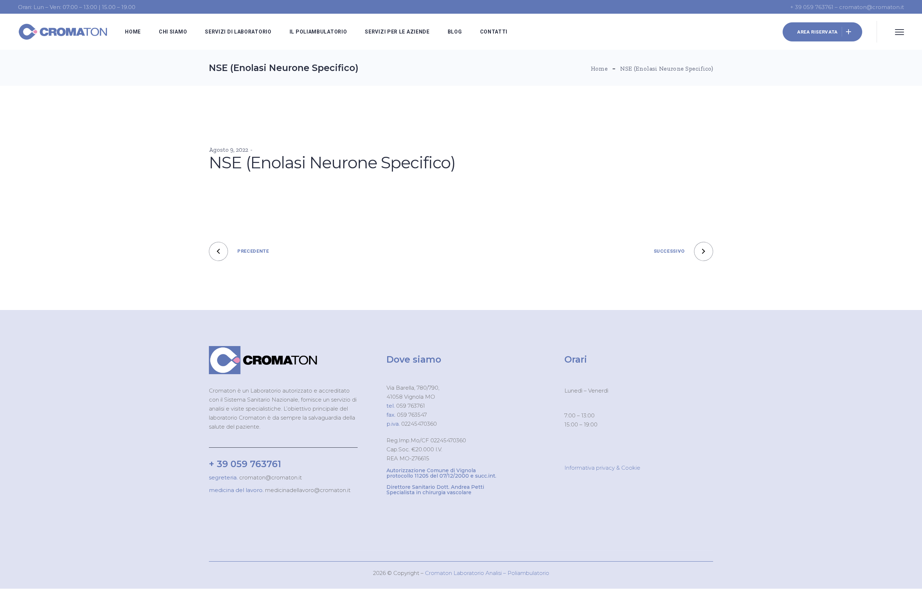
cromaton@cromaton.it (270, 477)
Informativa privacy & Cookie (602, 467)
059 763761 (410, 405)
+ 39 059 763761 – (814, 7)
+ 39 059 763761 (245, 464)
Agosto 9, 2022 (228, 149)
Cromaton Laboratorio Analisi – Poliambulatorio (487, 573)
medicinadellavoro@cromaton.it (307, 490)
